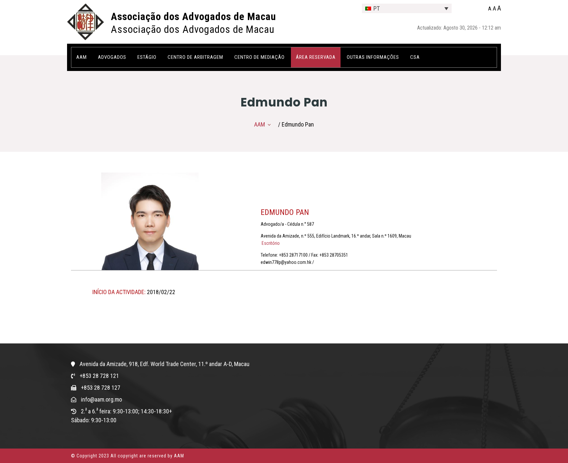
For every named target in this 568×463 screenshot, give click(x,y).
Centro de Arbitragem (195, 57)
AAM (259, 124)
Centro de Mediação (259, 57)
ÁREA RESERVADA (316, 57)
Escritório (270, 243)
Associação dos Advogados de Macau (193, 17)
